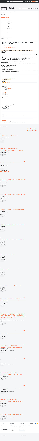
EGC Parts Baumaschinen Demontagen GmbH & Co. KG (8, 78)
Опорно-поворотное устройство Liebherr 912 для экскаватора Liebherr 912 (11, 374)
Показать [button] (7, 88)
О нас (1, 425)
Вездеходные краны (29, 129)
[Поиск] (10, 1)
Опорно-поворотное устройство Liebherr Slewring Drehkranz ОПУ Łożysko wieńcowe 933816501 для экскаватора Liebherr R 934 (12, 180)
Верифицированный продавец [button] (6, 79)
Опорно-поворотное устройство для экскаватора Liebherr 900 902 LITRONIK (11, 150)
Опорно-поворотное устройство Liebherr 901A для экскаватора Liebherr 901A (11, 401)
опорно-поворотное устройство (9, 23)
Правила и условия (12, 425)
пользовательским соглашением (24, 121)
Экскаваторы (28, 128)
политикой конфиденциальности (15, 121)
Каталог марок (12, 430)
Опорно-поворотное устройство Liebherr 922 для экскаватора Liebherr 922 (11, 347)
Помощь (2, 426)
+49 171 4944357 (10, 88)
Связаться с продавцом (5, 17)
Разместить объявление (5, 171)
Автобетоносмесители (30, 131)
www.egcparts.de (4, 92)
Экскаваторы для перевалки (30, 130)
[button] (20, 8)
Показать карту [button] (15, 104)
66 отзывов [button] (8, 82)
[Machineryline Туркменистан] (3, 1)
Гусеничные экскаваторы (33, 128)
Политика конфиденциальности (14, 426)
